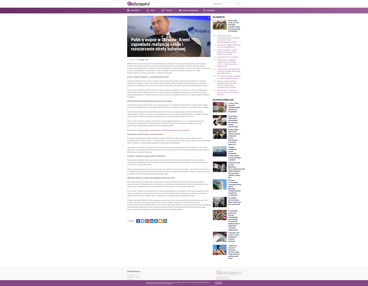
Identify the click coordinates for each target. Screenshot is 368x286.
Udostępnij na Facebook (138, 221)
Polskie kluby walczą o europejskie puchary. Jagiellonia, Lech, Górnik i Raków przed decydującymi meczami (228, 39)
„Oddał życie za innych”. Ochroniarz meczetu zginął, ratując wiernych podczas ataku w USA (234, 252)
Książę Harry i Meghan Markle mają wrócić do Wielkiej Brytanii (229, 46)
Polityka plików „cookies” (133, 277)
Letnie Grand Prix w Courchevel (227, 57)
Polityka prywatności (132, 275)
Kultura (169, 10)
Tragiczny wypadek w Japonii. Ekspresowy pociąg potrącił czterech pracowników (227, 52)
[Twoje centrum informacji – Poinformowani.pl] (138, 3)
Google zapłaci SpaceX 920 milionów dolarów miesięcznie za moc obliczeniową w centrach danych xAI (234, 137)
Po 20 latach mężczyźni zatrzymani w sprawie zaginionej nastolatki (229, 77)
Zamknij (218, 283)
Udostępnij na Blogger (161, 221)
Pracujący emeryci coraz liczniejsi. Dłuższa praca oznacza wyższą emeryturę (163, 130)
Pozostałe (211, 10)
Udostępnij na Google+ (147, 221)
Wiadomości (135, 10)
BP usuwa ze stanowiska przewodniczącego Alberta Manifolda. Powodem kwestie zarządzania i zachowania (234, 187)
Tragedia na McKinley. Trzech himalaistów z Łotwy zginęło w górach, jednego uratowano (234, 153)
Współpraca (130, 279)
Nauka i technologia (190, 10)
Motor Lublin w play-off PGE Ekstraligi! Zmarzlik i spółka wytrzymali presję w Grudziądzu (234, 26)
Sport (152, 10)
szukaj (238, 4)
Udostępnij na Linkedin (152, 221)
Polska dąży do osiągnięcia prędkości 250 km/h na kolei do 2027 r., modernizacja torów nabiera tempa (227, 63)
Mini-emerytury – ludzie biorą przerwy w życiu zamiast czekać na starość (228, 92)
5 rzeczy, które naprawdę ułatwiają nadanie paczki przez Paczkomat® (234, 107)
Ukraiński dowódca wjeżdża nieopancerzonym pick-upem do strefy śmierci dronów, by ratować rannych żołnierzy (227, 84)
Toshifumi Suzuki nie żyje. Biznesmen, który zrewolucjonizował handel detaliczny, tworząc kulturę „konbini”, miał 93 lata (234, 170)
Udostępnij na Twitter (143, 221)
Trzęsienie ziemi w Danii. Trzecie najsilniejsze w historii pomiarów (233, 237)
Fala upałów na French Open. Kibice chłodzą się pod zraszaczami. (234, 201)
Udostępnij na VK (165, 221)
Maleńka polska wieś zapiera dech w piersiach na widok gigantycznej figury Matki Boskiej (228, 71)
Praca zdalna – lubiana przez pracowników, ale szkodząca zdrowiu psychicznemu (233, 121)
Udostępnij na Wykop (156, 221)
